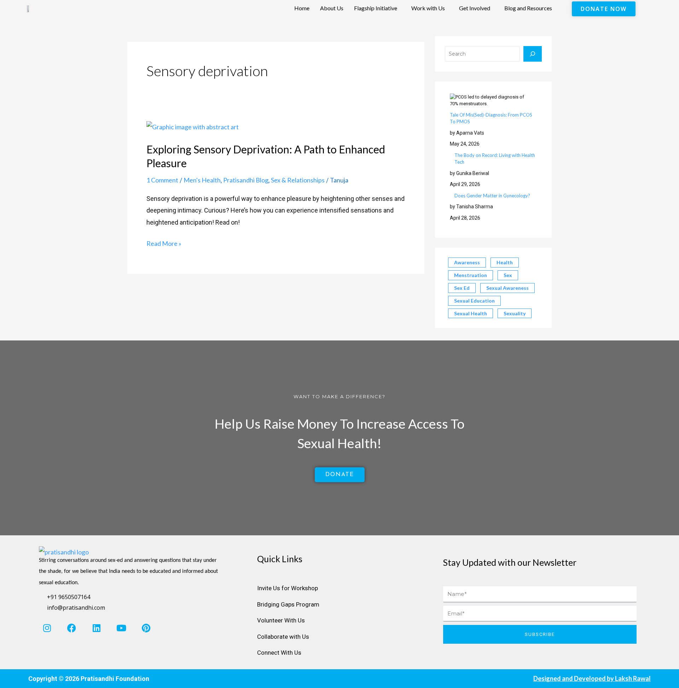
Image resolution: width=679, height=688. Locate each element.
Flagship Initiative (375, 8)
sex (508, 275)
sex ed (462, 288)
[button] (377, 8)
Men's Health (202, 180)
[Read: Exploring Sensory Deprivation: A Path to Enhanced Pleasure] (192, 126)
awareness (467, 262)
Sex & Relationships (298, 180)
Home (301, 8)
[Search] (532, 54)
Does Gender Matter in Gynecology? (492, 195)
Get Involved (474, 8)
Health (505, 262)
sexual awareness (507, 288)
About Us (331, 8)
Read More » (163, 242)
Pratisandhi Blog (245, 180)
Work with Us (428, 8)
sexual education (474, 301)
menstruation (470, 275)
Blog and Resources (528, 8)
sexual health (470, 313)
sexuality (515, 313)
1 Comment (162, 180)
